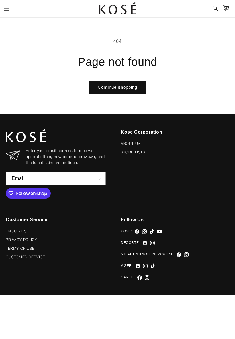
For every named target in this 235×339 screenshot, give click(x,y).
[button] (6, 8)
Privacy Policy (21, 240)
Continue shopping (117, 87)
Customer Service (25, 257)
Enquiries (16, 231)
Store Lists (133, 152)
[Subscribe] (99, 178)
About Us (130, 143)
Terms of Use (20, 248)
